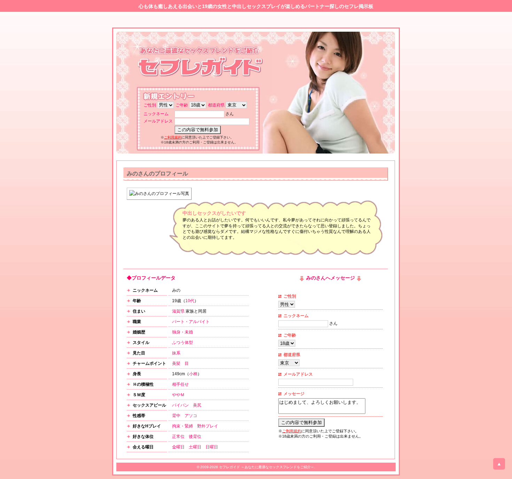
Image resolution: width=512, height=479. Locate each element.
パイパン (180, 405)
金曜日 (178, 447)
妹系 (176, 353)
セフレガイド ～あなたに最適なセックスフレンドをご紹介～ (266, 467)
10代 (189, 300)
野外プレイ (207, 426)
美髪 (176, 363)
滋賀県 (178, 311)
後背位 (195, 436)
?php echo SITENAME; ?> (202, 64)
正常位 (178, 436)
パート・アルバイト (191, 321)
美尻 (197, 405)
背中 (176, 415)
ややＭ (178, 394)
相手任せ (180, 384)
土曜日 (195, 447)
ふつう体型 (182, 342)
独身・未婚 (182, 332)
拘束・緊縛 (182, 426)
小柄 (193, 373)
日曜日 (211, 447)
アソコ (191, 415)
